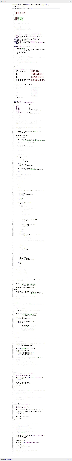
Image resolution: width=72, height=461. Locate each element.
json (70, 459)
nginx (13, 4)
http (43, 4)
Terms (11, 459)
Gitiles (6, 459)
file (32, 8)
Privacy (8, 459)
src (40, 4)
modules (46, 4)
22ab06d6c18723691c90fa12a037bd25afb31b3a (28, 4)
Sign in (70, 1)
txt (67, 459)
